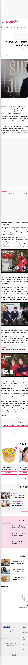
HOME (6, 27)
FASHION (12, 27)
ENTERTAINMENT (22, 27)
